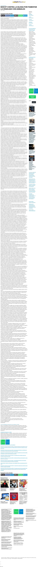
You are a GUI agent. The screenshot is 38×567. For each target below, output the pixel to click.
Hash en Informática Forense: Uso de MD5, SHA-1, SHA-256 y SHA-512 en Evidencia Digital (19, 541)
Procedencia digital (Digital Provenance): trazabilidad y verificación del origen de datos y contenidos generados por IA (18, 538)
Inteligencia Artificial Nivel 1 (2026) (6, 432)
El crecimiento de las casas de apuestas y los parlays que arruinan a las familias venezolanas (31, 514)
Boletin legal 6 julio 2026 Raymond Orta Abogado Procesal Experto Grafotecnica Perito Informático (32, 180)
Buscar (30, 100)
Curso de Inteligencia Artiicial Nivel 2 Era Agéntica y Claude (10, 424)
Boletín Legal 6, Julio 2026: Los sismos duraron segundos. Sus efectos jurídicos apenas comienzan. (32, 190)
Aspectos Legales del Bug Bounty (18, 544)
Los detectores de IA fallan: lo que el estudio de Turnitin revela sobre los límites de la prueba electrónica (6, 542)
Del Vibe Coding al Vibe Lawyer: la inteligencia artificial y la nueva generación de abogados (6, 540)
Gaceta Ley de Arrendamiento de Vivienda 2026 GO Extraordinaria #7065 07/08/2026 (32, 206)
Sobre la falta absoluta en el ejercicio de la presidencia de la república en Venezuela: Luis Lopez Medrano (31, 516)
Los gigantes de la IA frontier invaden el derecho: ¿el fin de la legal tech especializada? (6, 537)
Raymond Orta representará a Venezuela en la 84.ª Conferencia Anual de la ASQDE (18, 524)
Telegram (21, 511)
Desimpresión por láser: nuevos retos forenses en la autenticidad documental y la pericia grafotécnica (19, 522)
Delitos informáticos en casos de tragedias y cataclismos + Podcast (18, 543)
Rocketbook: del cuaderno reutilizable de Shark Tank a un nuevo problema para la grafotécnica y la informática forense (19, 518)
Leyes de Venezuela (3, 5)
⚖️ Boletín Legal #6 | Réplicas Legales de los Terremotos (32, 185)
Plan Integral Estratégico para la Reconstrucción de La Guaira (30, 518)
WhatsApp (16, 511)
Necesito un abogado (32, 97)
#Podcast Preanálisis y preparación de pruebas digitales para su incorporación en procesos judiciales (6, 548)
